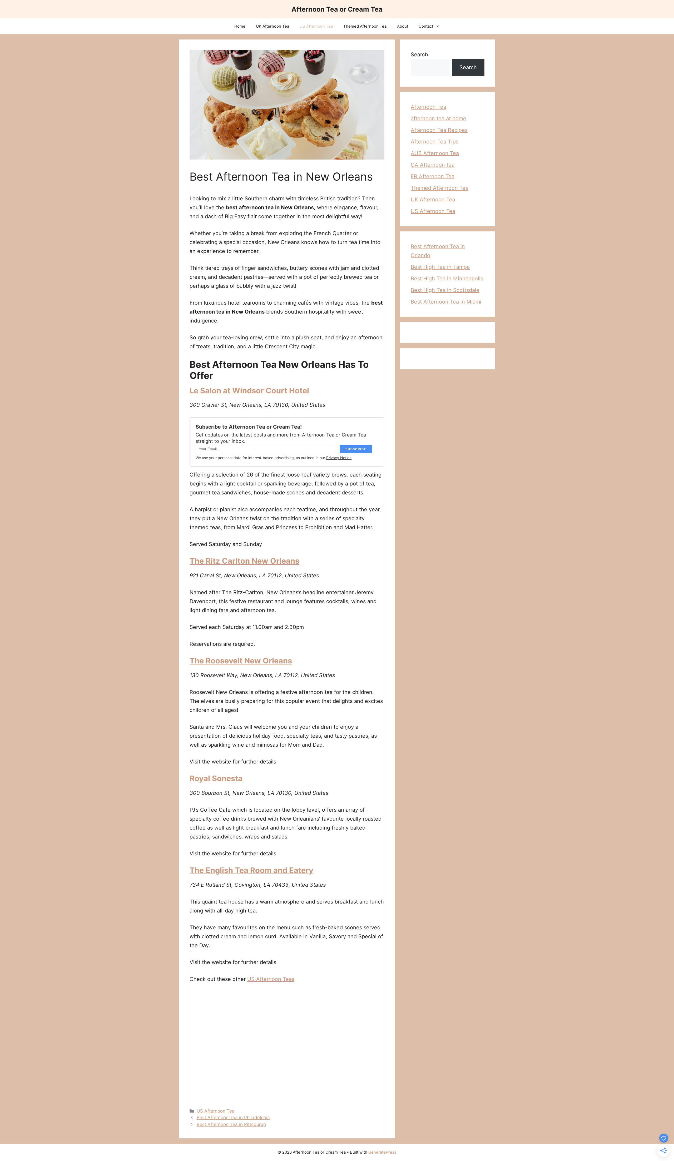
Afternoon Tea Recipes (439, 130)
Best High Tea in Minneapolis (447, 278)
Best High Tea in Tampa (440, 267)
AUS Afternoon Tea (435, 153)
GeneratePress (382, 1152)
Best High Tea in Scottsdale (445, 290)
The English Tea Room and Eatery (251, 870)
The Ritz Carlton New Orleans (244, 560)
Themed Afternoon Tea (364, 26)
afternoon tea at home (438, 118)
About (402, 26)
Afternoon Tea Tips (434, 141)
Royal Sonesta (216, 778)
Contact (426, 26)
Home (239, 26)
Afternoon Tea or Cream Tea (337, 9)
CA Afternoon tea (432, 165)
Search (419, 54)
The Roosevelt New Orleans (241, 660)
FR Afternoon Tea (432, 176)
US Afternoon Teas (270, 979)
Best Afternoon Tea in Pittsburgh (231, 1124)
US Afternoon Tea (316, 26)
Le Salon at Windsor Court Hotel (249, 390)
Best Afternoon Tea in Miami (446, 302)
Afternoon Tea (428, 107)
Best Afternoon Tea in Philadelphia (233, 1117)
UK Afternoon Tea (272, 26)
